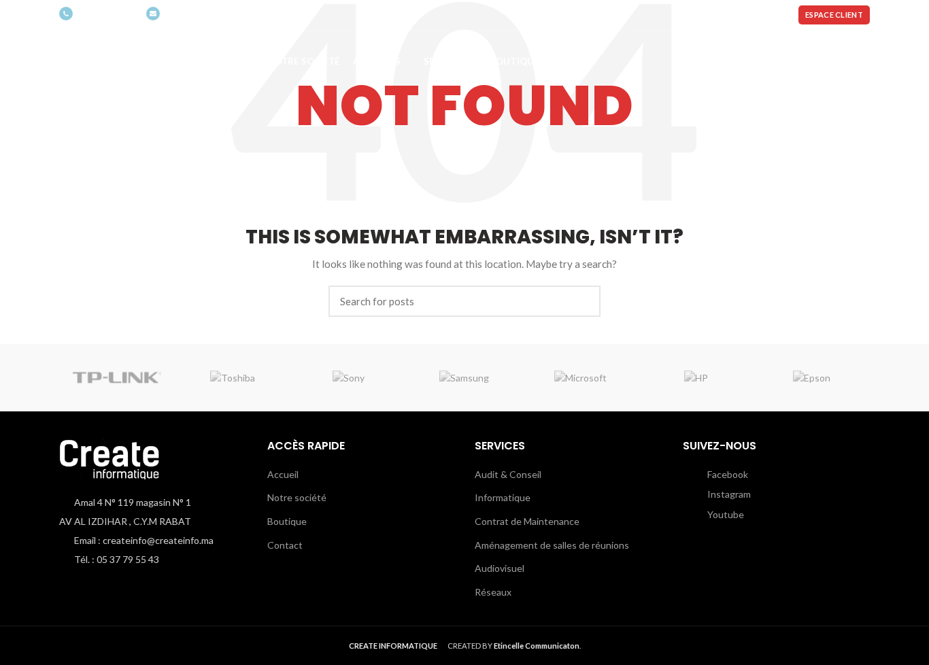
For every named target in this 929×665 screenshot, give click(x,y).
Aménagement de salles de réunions (552, 545)
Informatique (502, 497)
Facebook (726, 474)
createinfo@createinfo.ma (215, 14)
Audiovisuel (499, 568)
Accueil (283, 474)
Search (582, 301)
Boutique (287, 521)
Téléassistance (744, 14)
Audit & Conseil (508, 474)
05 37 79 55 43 (106, 14)
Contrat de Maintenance (527, 521)
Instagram (728, 494)
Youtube (724, 514)
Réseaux (493, 592)
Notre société (296, 497)
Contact (285, 545)
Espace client (834, 14)
